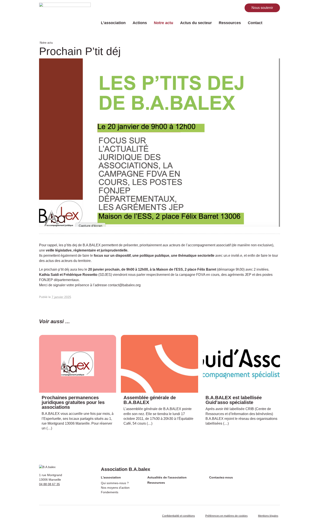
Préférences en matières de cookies (226, 515)
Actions (140, 23)
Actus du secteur (196, 23)
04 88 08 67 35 (49, 484)
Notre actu (163, 23)
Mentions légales (268, 515)
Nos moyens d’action (115, 487)
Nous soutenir (262, 8)
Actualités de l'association (167, 477)
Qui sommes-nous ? (115, 483)
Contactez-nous (221, 477)
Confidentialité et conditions (178, 515)
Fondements (109, 492)
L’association (113, 23)
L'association (111, 477)
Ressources (230, 23)
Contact (255, 23)
